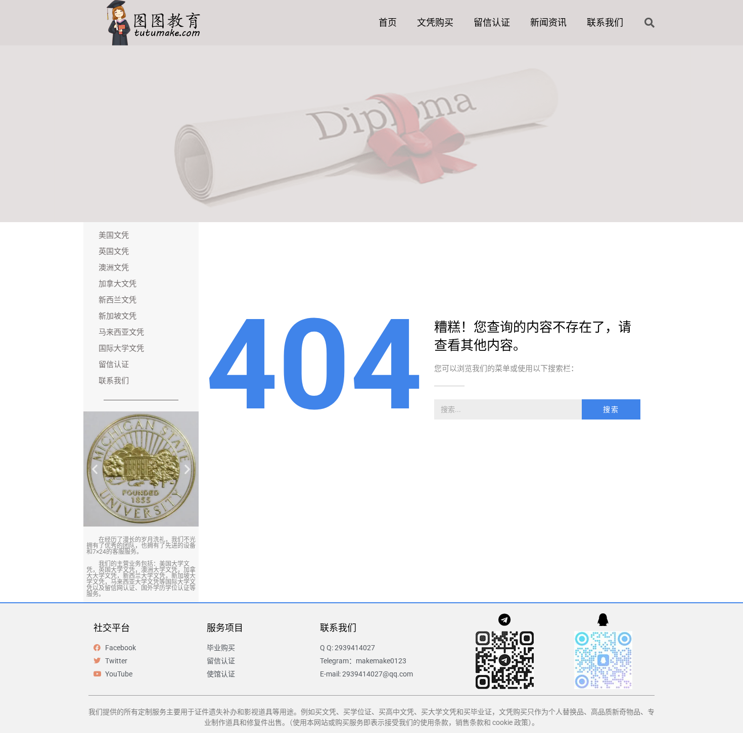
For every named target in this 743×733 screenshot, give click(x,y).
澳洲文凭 (114, 267)
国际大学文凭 (121, 348)
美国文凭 (114, 235)
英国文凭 (114, 251)
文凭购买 (435, 22)
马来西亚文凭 (121, 332)
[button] (649, 23)
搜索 (611, 409)
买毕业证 (477, 712)
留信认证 (492, 22)
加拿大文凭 (117, 283)
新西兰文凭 (117, 299)
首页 (388, 22)
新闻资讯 (548, 22)
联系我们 (605, 22)
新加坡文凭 (117, 316)
